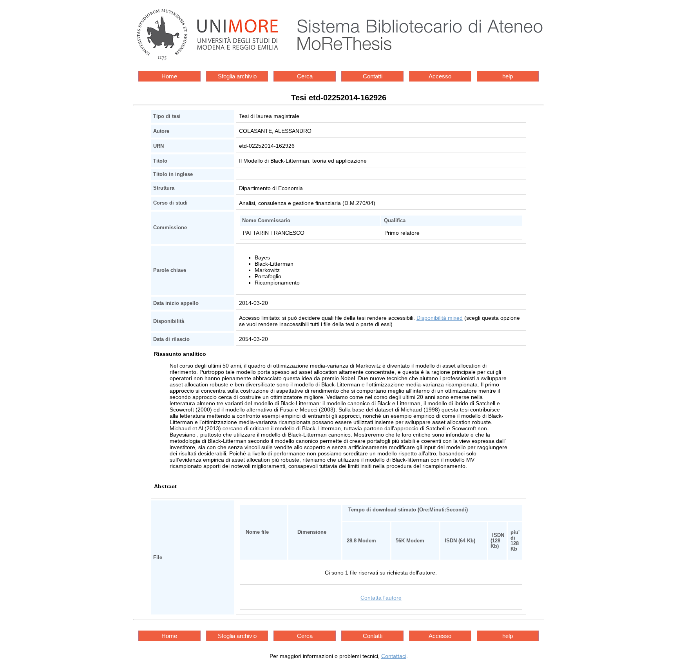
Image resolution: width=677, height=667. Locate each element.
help (507, 76)
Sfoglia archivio (237, 76)
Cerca (305, 76)
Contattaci (393, 656)
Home (169, 76)
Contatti (372, 76)
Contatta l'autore (381, 597)
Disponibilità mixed (439, 318)
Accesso (440, 76)
